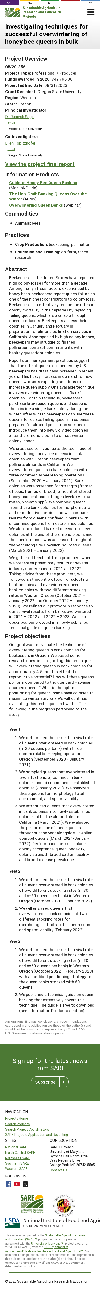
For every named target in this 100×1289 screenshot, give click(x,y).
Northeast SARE (17, 1158)
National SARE (16, 1147)
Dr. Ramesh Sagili (19, 116)
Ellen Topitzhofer (20, 143)
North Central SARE (20, 1152)
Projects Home (16, 1118)
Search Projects (17, 1124)
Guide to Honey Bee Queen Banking (43, 182)
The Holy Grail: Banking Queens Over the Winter (48, 196)
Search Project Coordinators (27, 1129)
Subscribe (45, 1082)
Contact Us (58, 1170)
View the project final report (40, 163)
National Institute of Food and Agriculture (52, 1251)
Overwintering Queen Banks (36, 205)
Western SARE (16, 1168)
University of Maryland (46, 1243)
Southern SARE (17, 1163)
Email (11, 122)
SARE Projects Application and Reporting (36, 1134)
